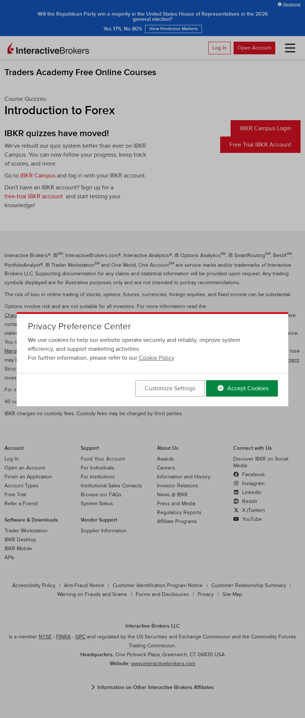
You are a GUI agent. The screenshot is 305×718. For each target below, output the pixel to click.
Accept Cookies (247, 388)
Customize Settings (170, 388)
